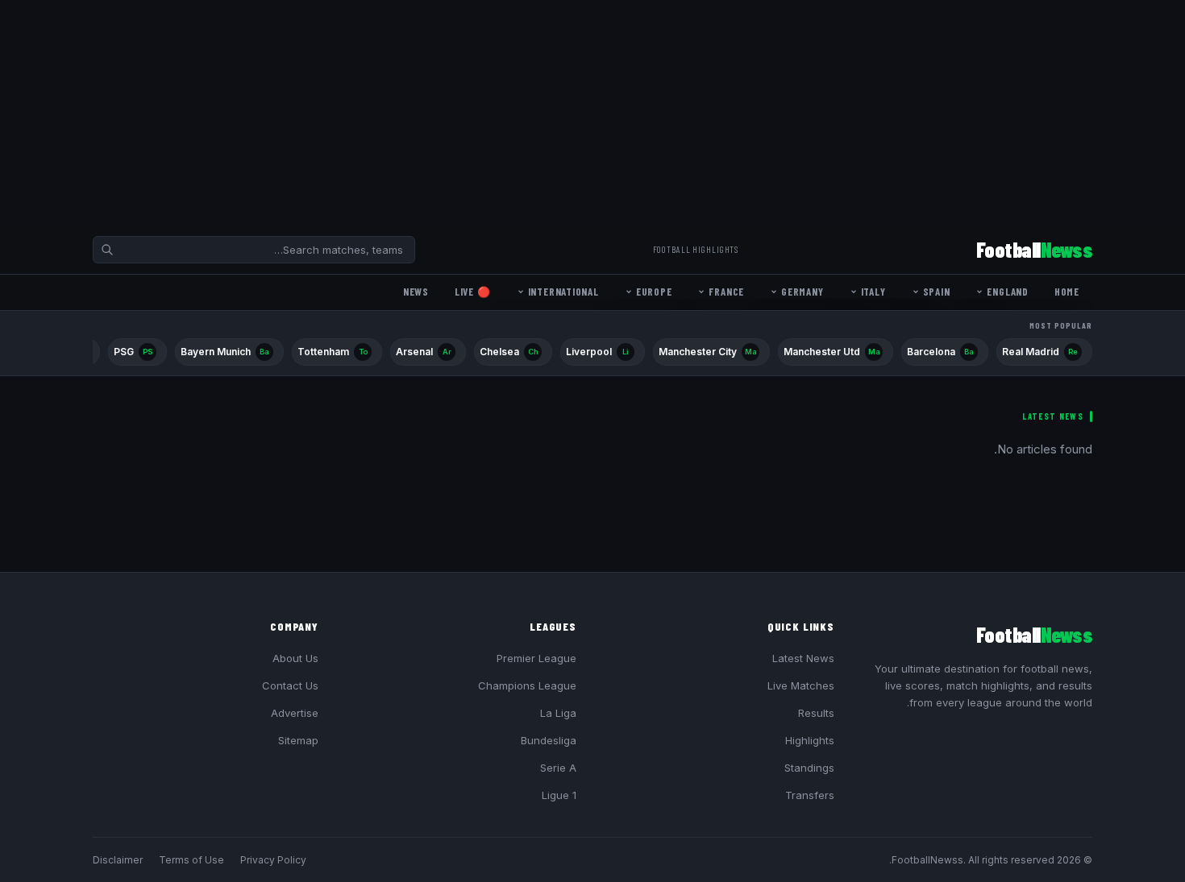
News (416, 291)
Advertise (294, 712)
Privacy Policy (273, 860)
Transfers (809, 795)
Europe (654, 291)
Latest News (803, 658)
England (1007, 291)
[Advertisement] (701, 113)
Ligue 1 (559, 795)
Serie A (558, 767)
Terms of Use (191, 860)
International (563, 291)
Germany (802, 291)
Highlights (809, 740)
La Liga (558, 712)
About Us (295, 658)
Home (1066, 291)
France (726, 291)
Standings (809, 767)
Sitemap (298, 740)
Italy (873, 291)
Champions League (527, 685)
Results (816, 712)
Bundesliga (548, 740)
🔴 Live (473, 291)
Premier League (536, 658)
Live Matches (800, 685)
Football (1034, 249)
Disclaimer (118, 860)
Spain (936, 291)
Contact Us (290, 685)
